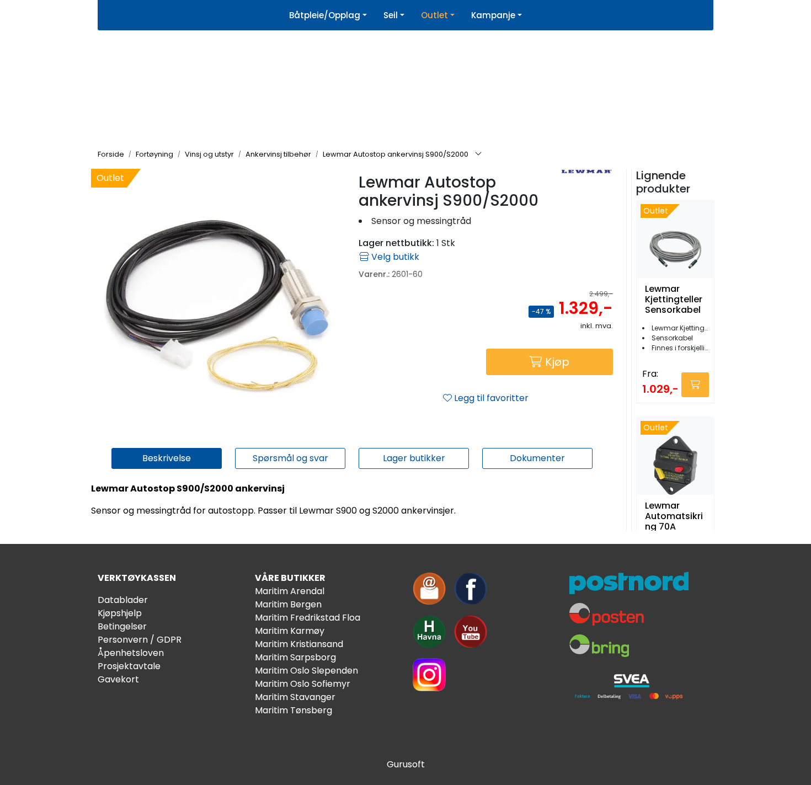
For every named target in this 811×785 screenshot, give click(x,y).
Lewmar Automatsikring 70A (674, 516)
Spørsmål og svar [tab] (290, 458)
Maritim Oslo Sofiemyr (302, 683)
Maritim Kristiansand (299, 644)
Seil (390, 15)
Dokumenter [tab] (537, 458)
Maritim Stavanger (295, 697)
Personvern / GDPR (140, 639)
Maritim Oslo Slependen (306, 670)
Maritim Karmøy (289, 630)
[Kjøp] (695, 384)
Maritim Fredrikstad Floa (307, 617)
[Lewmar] (586, 172)
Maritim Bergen (288, 604)
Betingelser (122, 626)
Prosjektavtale (129, 666)
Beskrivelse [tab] (166, 458)
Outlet (434, 15)
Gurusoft (406, 764)
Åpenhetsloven (131, 653)
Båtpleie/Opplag (324, 15)
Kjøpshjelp (120, 613)
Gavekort (118, 679)
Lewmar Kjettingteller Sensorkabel (673, 300)
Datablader (123, 600)
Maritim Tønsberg (293, 710)
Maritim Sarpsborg (295, 657)
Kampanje (493, 15)
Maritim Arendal (289, 591)
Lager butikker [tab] (414, 458)
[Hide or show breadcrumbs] (478, 154)
